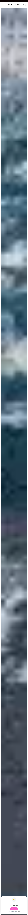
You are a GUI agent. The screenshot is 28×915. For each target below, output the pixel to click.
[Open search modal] (23, 4)
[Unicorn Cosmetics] (14, 4)
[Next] (24, 1)
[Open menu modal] (2, 4)
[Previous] (3, 1)
